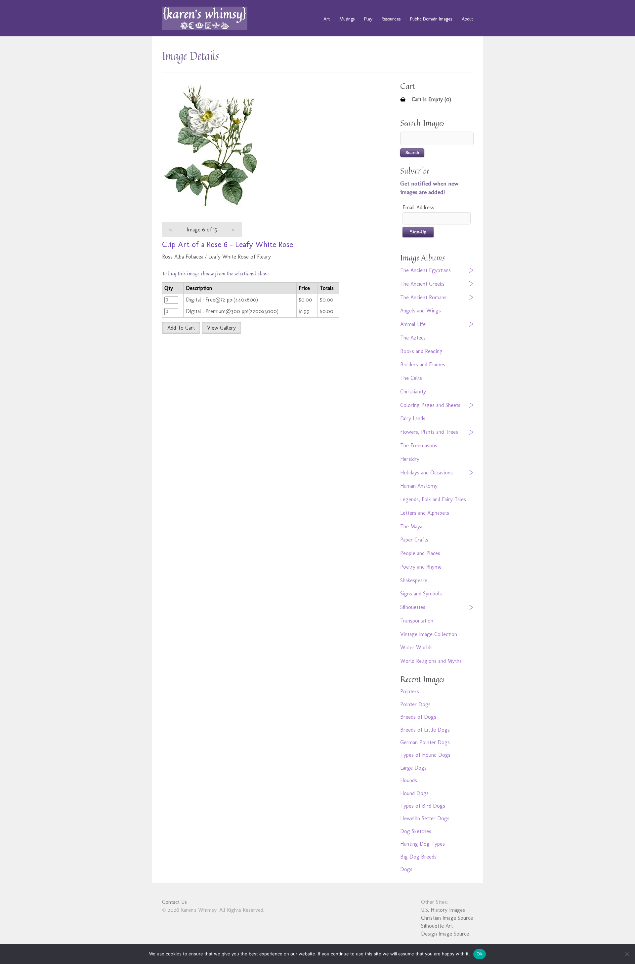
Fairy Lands (412, 418)
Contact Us (174, 902)
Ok (480, 953)
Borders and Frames (422, 364)
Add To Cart (181, 328)
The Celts (411, 378)
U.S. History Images (443, 910)
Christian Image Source (447, 918)
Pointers (409, 691)
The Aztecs (413, 338)
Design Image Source (445, 934)
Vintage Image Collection (428, 634)
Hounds (408, 780)
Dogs (406, 869)
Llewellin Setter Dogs (424, 818)
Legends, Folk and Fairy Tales (433, 499)
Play (368, 19)
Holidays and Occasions (426, 472)
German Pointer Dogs (425, 742)
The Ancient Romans (423, 297)
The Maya (411, 526)
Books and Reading (421, 351)
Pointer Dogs (415, 704)
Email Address (418, 207)
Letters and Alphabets (424, 513)
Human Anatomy (419, 486)
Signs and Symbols (421, 593)
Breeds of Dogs (418, 717)
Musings (347, 19)
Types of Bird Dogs (422, 806)
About (467, 19)
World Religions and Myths (431, 661)
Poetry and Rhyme (421, 567)
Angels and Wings (420, 310)
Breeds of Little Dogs (425, 730)
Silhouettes (412, 607)
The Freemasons (418, 445)
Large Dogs (413, 768)
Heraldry (409, 459)
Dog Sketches (415, 831)
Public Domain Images (431, 19)
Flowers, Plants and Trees (429, 432)
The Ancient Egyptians (425, 270)
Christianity (413, 391)
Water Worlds (416, 647)
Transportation (416, 621)
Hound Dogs (414, 793)
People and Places (420, 553)
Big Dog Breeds (418, 857)
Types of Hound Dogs (425, 755)
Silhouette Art (437, 926)
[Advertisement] (266, 386)
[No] (626, 954)
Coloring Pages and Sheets (430, 405)
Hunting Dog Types (422, 844)
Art (326, 19)
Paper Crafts (414, 540)
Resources (391, 19)
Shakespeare (413, 580)
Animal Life (413, 324)
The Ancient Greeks (422, 284)
